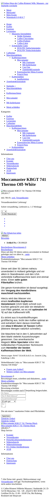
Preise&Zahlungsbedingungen (19, 440)
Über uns (10, 159)
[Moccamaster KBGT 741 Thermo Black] (19, 423)
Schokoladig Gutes (20, 46)
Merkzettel (10, 12)
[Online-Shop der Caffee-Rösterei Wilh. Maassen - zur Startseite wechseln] (25, 6)
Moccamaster (22, 60)
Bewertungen (19, 247)
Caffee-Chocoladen (25, 38)
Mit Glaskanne (28, 62)
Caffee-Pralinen (23, 41)
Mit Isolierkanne (29, 65)
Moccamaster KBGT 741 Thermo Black (18, 426)
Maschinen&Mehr (14, 126)
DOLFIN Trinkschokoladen (29, 50)
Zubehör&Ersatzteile (31, 69)
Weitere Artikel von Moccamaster (20, 372)
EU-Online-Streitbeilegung (17, 447)
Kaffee (9, 116)
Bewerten (5, 238)
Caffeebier (10, 123)
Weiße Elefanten (24, 36)
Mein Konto (11, 15)
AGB (8, 170)
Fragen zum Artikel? (15, 369)
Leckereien (11, 121)
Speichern (6, 416)
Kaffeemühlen (18, 77)
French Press (22, 74)
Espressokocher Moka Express (30, 72)
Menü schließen (13, 107)
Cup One (26, 67)
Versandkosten (12, 163)
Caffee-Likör (22, 43)
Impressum (11, 173)
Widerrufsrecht (12, 166)
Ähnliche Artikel (8, 418)
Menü (8, 10)
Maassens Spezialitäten (21, 34)
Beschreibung (7, 247)
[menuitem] (27, 10)
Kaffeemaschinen (19, 57)
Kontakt (9, 161)
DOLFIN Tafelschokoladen (28, 48)
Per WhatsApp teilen (12, 233)
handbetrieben (23, 79)
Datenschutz (11, 168)
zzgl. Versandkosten (20, 198)
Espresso (10, 118)
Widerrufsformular (14, 444)
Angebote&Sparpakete (16, 149)
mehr (27, 254)
